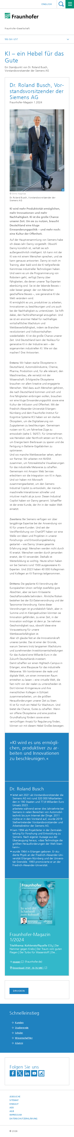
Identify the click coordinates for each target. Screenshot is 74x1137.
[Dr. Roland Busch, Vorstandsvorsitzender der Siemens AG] (37, 150)
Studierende (21, 1027)
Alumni (19, 1043)
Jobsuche (14, 1096)
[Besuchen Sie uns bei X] (20, 1073)
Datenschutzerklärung (23, 1118)
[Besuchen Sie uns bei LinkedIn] (27, 1073)
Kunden (19, 1022)
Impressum (15, 1115)
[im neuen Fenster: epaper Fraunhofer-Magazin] (37, 904)
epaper (17, 961)
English (47, 4)
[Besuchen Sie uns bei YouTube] (34, 1073)
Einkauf (14, 1104)
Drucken (19, 991)
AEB (11, 1107)
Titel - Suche (61, 4)
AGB (11, 1111)
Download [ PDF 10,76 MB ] (28, 968)
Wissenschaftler (24, 1038)
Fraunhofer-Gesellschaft (17, 28)
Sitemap (13, 1100)
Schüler (19, 1032)
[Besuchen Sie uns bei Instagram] (41, 1073)
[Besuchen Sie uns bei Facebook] (13, 1073)
